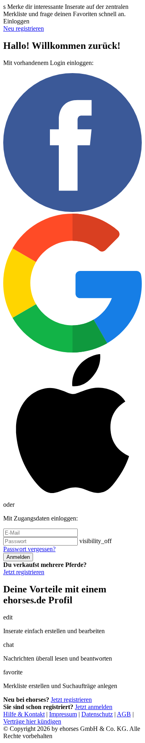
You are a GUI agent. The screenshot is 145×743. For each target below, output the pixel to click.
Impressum (63, 714)
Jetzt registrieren (23, 572)
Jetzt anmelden (93, 706)
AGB (124, 714)
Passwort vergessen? (29, 549)
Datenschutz (97, 714)
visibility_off (95, 540)
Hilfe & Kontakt (24, 714)
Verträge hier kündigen (32, 721)
